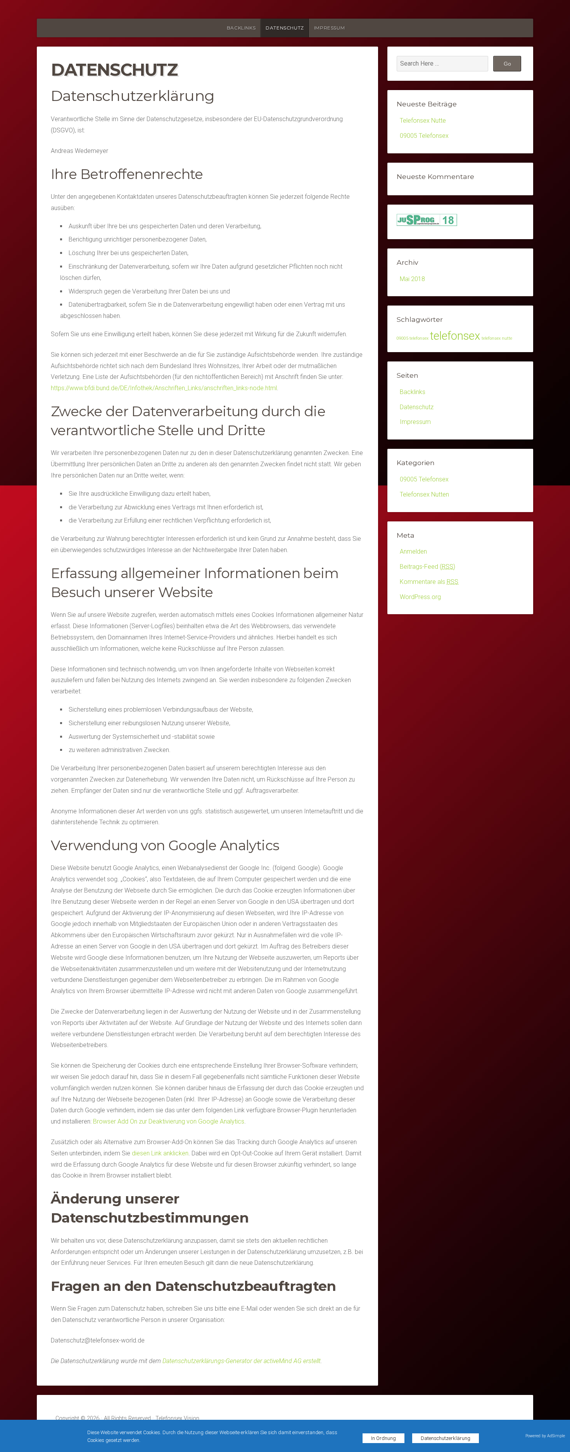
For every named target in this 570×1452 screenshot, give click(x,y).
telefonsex (455, 335)
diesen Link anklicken (160, 1153)
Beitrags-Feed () (427, 566)
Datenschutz (285, 28)
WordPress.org (420, 597)
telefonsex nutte (497, 338)
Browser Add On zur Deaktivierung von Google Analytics (168, 1121)
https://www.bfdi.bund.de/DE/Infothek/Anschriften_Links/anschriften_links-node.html (164, 388)
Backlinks (241, 28)
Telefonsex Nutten (424, 494)
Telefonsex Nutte (423, 120)
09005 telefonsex (412, 338)
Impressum (329, 28)
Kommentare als (429, 581)
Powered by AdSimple (545, 1435)
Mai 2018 (412, 279)
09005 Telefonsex (424, 135)
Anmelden (413, 551)
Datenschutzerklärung (445, 1438)
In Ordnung (383, 1438)
